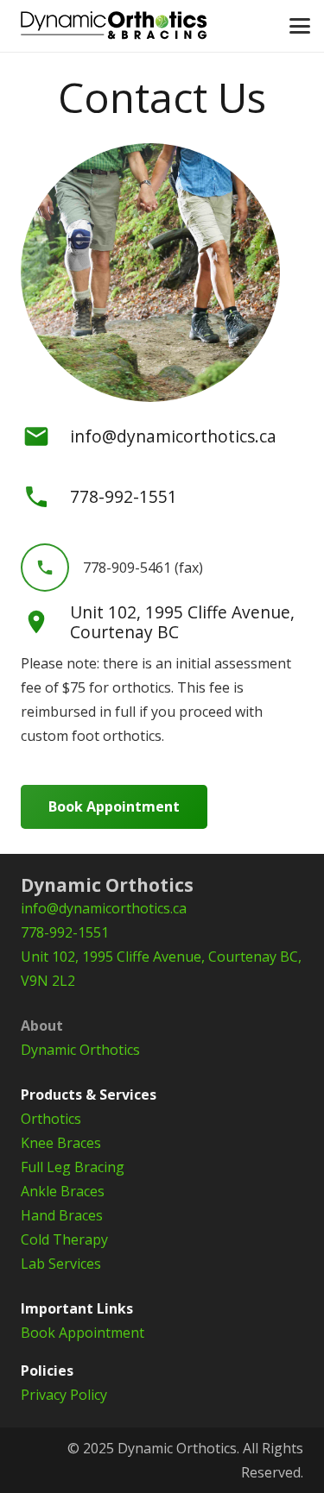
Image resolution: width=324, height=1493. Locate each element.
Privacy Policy (64, 1394)
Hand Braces (62, 1215)
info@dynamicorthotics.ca (173, 436)
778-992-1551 (65, 932)
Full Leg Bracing (72, 1166)
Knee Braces (61, 1142)
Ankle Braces (63, 1191)
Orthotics (51, 1118)
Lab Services (61, 1263)
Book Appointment (82, 1332)
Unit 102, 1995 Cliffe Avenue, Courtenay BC (182, 621)
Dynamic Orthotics (80, 1049)
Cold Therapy (64, 1239)
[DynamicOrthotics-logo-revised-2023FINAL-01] (113, 25)
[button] (299, 26)
